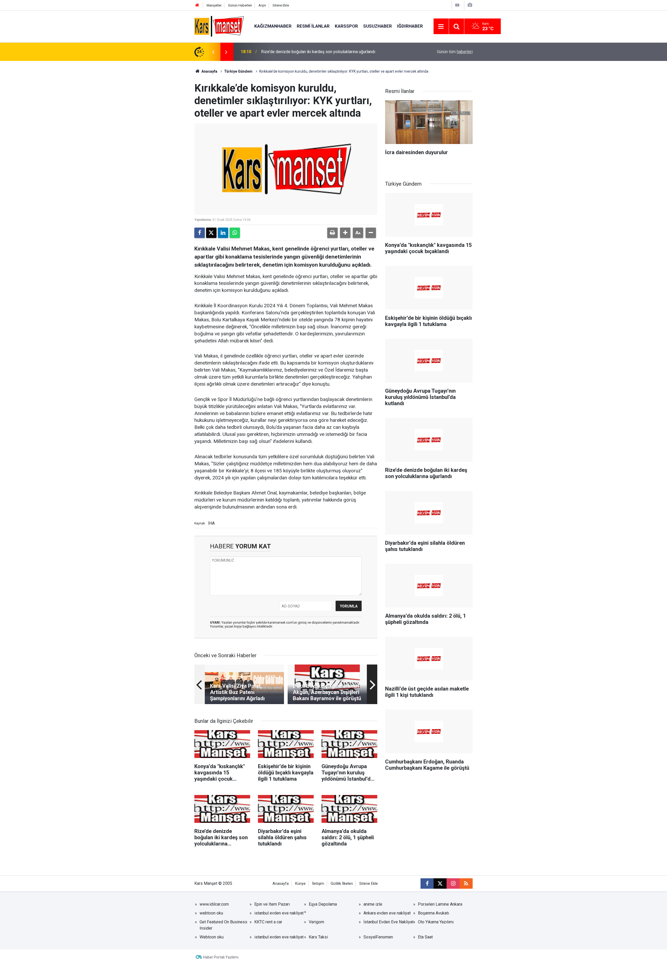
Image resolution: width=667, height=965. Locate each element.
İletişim (318, 883)
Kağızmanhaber (273, 26)
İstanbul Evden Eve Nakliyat (388, 921)
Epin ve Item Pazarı (272, 904)
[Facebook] (199, 233)
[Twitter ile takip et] (440, 883)
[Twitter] (211, 233)
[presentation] (213, 52)
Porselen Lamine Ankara (440, 904)
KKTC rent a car (268, 921)
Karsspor (346, 26)
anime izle (372, 904)
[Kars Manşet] (219, 25)
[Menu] (441, 27)
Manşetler (214, 5)
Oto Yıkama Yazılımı (436, 921)
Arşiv (262, 5)
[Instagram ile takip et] (453, 883)
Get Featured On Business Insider (223, 925)
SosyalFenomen (378, 937)
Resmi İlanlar (313, 26)
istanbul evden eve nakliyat (279, 913)
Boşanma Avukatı (433, 913)
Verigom (316, 921)
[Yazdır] (332, 233)
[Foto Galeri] (470, 5)
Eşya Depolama (323, 904)
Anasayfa (209, 71)
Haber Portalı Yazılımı (220, 957)
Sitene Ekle (281, 5)
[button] (345, 233)
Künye (300, 883)
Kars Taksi (318, 937)
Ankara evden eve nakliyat (387, 913)
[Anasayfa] (197, 5)
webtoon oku (211, 913)
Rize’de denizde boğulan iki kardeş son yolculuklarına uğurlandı (318, 51)
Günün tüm (455, 51)
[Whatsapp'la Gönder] (235, 233)
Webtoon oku (212, 937)
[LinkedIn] (223, 233)
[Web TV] (457, 5)
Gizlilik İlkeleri (342, 883)
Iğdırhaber (410, 26)
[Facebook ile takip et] (427, 883)
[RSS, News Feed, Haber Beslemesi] (466, 883)
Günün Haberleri (240, 5)
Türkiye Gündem (238, 71)
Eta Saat (425, 937)
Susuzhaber (377, 26)
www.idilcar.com (214, 904)
